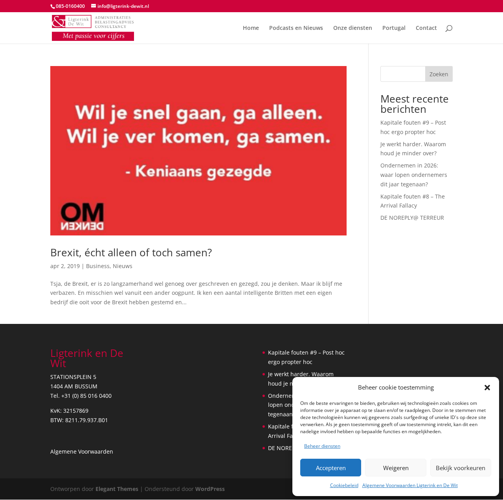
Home (251, 28)
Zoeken (439, 74)
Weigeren (396, 468)
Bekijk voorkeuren (460, 468)
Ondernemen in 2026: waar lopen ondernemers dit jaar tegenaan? (413, 175)
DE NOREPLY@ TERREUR (412, 217)
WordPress (210, 489)
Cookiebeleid (344, 485)
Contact (426, 28)
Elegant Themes (116, 489)
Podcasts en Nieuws (296, 28)
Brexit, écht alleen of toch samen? (131, 252)
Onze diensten (352, 28)
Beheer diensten (322, 446)
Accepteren (331, 468)
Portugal (394, 28)
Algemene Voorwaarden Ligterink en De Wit (410, 485)
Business (98, 266)
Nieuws (122, 266)
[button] (487, 388)
